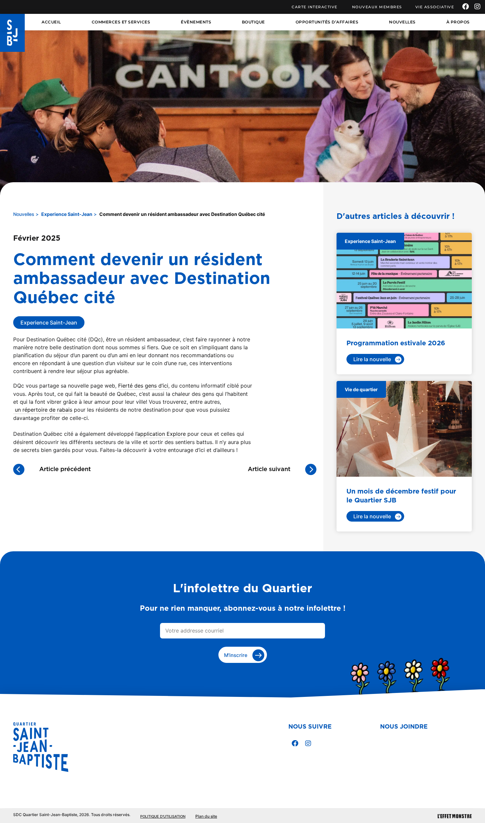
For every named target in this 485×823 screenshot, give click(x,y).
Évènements (196, 21)
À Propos (458, 21)
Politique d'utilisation (162, 816)
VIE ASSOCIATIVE (434, 7)
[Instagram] (477, 6)
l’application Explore (160, 433)
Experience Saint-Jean (66, 214)
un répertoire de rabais (42, 409)
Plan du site (206, 816)
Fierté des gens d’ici (143, 385)
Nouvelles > (26, 214)
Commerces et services (121, 21)
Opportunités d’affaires (327, 21)
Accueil (51, 21)
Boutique (253, 21)
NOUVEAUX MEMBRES (377, 7)
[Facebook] (465, 6)
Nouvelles (402, 21)
